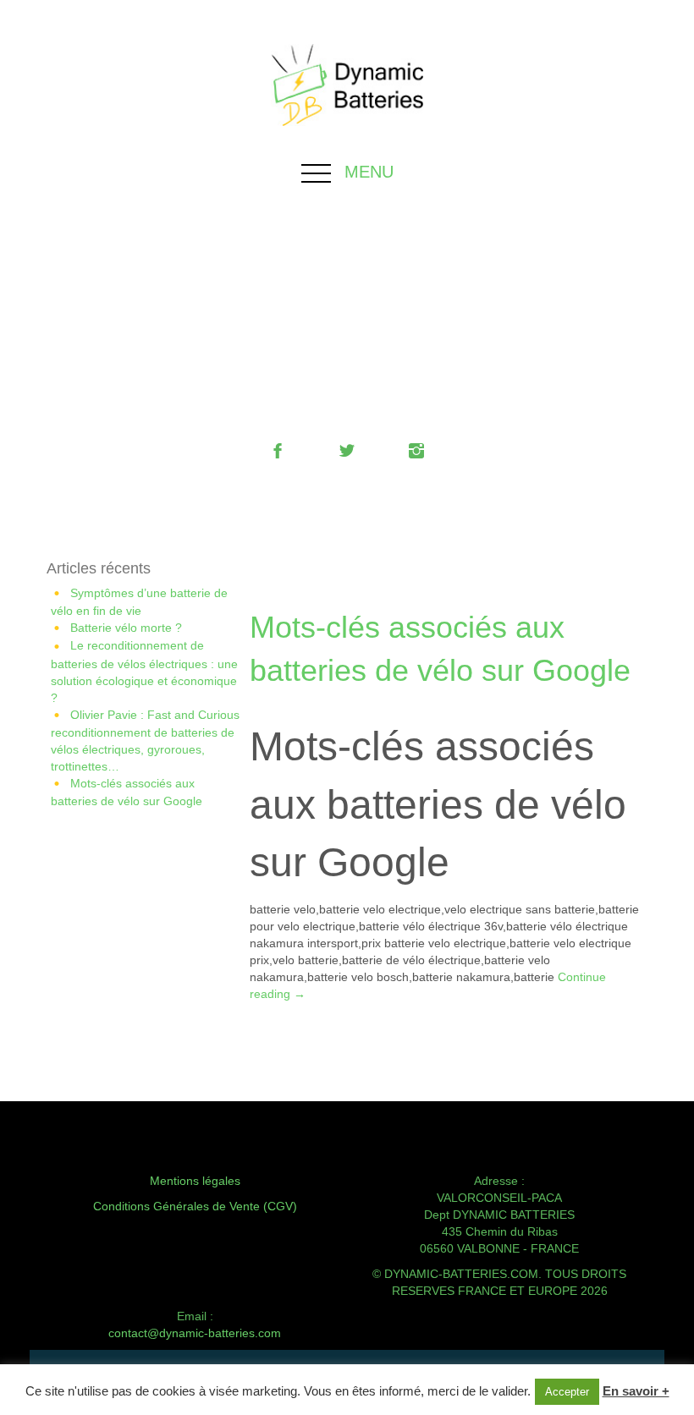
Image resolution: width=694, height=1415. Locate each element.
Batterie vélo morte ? (126, 627)
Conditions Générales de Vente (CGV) (195, 1206)
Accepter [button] (567, 1391)
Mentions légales (195, 1180)
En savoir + (636, 1391)
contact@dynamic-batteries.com (194, 1333)
